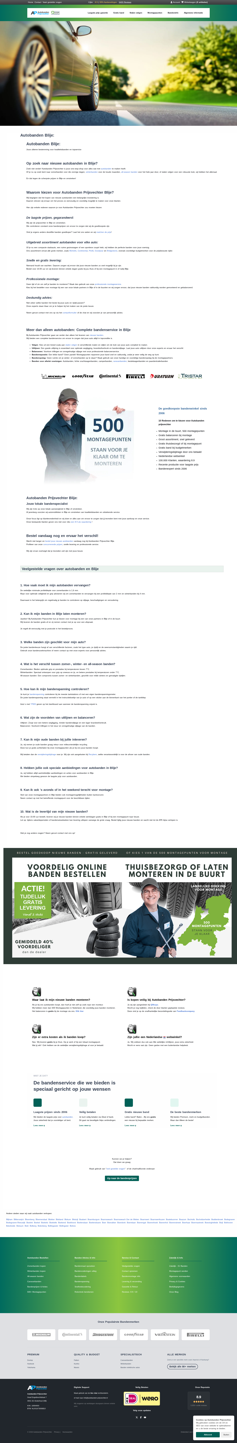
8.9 (198, 1397)
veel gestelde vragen (115, 1169)
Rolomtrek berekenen (84, 1292)
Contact (38, 2)
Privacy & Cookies (177, 1281)
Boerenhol (163, 1222)
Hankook (30, 1364)
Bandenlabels (80, 1276)
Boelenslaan (82, 1222)
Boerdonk (121, 1222)
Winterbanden (126, 1364)
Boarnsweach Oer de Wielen (126, 1219)
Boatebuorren (172, 1219)
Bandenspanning (82, 1281)
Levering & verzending (132, 1281)
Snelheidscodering (83, 1287)
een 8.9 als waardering (81, 522)
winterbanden (92, 172)
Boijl (221, 1222)
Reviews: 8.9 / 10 (129, 1292)
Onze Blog (173, 1292)
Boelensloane (95, 1222)
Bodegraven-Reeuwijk (15, 1222)
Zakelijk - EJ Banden (178, 1266)
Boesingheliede (211, 1222)
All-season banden (35, 1276)
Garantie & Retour (130, 1287)
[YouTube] (145, 1417)
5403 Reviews (125, 2)
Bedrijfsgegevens (176, 1287)
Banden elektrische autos (130, 1367)
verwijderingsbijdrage (47, 754)
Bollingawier (53, 1226)
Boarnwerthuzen (157, 1219)
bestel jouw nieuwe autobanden (59, 541)
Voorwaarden (67, 1432)
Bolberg (33, 1226)
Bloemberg (29, 1219)
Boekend (62, 1222)
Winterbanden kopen (36, 1271)
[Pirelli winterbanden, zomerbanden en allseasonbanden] (135, 376)
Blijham (9, 1219)
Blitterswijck (19, 1219)
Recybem (93, 754)
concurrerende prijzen (52, 544)
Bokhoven (228, 1222)
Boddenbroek (217, 1219)
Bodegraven (229, 1219)
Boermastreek (197, 1222)
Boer (104, 1222)
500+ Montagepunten (36, 1292)
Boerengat (141, 1222)
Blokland (59, 1219)
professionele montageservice (108, 284)
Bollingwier (64, 1226)
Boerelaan (131, 1222)
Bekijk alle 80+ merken (182, 1366)
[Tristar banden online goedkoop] (189, 376)
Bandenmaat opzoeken (85, 1266)
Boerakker (111, 1222)
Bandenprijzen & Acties (37, 1287)
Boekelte (53, 1222)
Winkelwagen (196, 2)
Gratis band (118, 13)
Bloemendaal (41, 1219)
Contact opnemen (130, 1271)
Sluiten (226, 1435)
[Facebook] (141, 1417)
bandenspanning (37, 694)
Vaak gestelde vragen (52, 2)
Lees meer (38, 1125)
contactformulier (70, 313)
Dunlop (30, 1360)
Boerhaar (186, 1222)
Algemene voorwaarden (179, 1276)
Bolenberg (42, 1226)
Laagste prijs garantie (98, 13)
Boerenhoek (152, 1222)
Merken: (163, 43)
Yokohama (31, 1367)
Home (30, 2)
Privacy (57, 1432)
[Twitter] (137, 1417)
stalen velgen (71, 345)
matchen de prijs (103, 232)
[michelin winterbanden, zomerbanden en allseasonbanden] (54, 376)
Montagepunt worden (178, 1271)
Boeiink (29, 1222)
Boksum (19, 1226)
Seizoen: (130, 43)
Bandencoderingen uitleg (85, 1271)
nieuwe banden (96, 335)
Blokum (67, 1219)
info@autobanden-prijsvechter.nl (96, 1398)
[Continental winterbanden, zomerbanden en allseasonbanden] (110, 376)
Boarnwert (144, 1219)
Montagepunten (155, 13)
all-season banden (129, 172)
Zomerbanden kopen (36, 1266)
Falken (76, 1360)
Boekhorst (71, 1222)
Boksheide (10, 1226)
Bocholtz (191, 1219)
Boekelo (44, 1222)
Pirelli (91, 251)
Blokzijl (75, 1219)
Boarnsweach (107, 1219)
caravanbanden (120, 361)
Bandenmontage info (131, 1276)
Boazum (182, 1219)
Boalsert (82, 1219)
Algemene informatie (193, 13)
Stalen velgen (136, 13)
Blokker (51, 1219)
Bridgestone (112, 251)
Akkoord (208, 1435)
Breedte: (130, 52)
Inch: (172, 52)
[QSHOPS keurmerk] (55, 13)
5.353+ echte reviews (199, 1405)
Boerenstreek (175, 1222)
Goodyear (99, 251)
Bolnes (73, 1226)
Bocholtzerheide (203, 1219)
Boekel (37, 1222)
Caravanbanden (34, 1281)
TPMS (33, 704)
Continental (83, 251)
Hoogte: (152, 52)
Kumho (76, 1364)
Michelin (73, 251)
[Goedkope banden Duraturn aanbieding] (161, 376)
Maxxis (76, 1367)
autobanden (106, 169)
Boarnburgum (94, 1219)
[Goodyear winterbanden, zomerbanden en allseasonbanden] (82, 376)
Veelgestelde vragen (131, 1266)
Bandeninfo (173, 13)
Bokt (27, 1226)
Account (176, 2)
